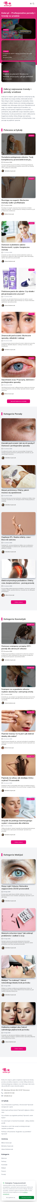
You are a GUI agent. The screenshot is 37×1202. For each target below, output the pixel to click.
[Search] (33, 3)
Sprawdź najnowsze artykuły (18, 401)
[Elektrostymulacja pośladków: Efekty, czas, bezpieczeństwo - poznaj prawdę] (18, 568)
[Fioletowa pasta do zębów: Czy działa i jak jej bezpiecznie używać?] (18, 278)
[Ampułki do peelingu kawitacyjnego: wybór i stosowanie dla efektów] (18, 807)
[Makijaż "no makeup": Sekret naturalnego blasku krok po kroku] (18, 966)
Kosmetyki (4, 1164)
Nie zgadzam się (10, 1197)
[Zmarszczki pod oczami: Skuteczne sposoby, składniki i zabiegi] (18, 322)
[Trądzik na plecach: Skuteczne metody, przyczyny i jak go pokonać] (18, 72)
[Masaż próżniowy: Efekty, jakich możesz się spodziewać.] (18, 476)
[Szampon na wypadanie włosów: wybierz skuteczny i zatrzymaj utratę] (18, 676)
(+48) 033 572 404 (9, 1093)
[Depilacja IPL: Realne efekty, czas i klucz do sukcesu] (18, 523)
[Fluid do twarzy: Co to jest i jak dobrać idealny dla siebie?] (18, 721)
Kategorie (5, 1154)
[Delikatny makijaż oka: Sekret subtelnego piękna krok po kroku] (18, 1013)
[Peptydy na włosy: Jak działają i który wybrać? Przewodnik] (18, 765)
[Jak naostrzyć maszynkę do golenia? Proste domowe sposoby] (18, 29)
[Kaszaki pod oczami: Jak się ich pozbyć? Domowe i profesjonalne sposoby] (18, 429)
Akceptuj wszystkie (26, 1197)
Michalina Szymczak (10, 457)
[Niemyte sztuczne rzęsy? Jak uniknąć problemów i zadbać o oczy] (18, 919)
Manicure (4, 1158)
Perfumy (3, 1161)
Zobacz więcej (18, 602)
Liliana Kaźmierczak (10, 1041)
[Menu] (31, 3)
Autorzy (4, 1139)
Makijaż (3, 1168)
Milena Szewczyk (9, 595)
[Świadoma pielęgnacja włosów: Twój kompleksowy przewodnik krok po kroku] (18, 144)
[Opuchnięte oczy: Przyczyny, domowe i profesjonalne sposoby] (18, 367)
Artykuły (4, 1101)
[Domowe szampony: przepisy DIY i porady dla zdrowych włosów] (18, 633)
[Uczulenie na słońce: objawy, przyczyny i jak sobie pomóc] (18, 50)
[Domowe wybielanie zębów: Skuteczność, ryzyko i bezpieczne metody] (18, 232)
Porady (3, 1174)
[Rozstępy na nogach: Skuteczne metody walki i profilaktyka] (18, 187)
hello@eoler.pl (8, 1096)
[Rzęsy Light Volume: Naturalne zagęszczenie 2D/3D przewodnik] (18, 871)
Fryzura (3, 1171)
